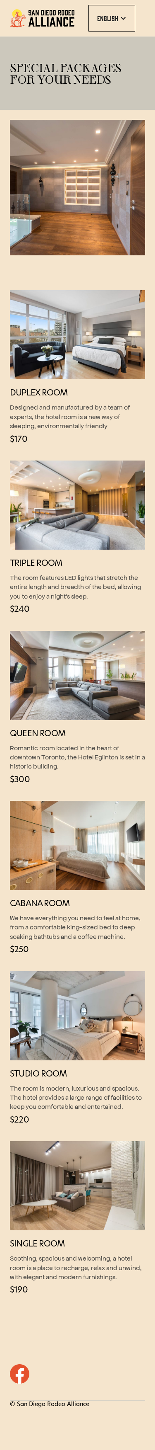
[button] (112, 18)
